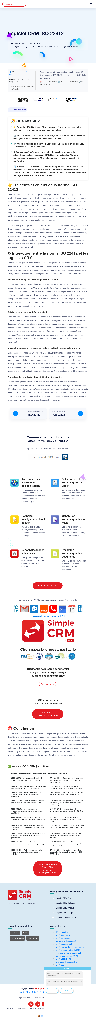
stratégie (67, 213)
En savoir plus (47, 684)
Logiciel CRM (34, 43)
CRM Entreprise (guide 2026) (68, 950)
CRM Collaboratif (63, 938)
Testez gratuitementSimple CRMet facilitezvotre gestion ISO (47, 868)
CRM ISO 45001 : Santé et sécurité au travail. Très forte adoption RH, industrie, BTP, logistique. (28, 787)
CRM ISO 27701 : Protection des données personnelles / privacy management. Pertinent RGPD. (65, 819)
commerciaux (68, 499)
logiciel (73, 75)
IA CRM (25, 933)
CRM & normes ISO (17, 938)
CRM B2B (60, 965)
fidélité (62, 244)
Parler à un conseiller (47, 586)
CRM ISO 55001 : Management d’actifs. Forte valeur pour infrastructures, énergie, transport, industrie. (65, 836)
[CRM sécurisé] (71, 101)
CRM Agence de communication (70, 947)
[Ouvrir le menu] (91, 4)
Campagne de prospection (67, 941)
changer (33, 360)
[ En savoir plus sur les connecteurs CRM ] (48, 616)
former (56, 385)
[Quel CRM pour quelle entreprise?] (22, 101)
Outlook (81, 533)
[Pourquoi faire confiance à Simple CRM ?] (38, 101)
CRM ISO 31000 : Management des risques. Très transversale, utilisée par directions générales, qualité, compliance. (67, 803)
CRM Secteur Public (64, 959)
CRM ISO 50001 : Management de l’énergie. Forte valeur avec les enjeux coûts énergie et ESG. (67, 794)
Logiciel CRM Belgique (65, 903)
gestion (41, 194)
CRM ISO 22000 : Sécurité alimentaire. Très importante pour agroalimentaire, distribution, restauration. (26, 795)
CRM (79, 75)
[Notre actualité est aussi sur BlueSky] (31, 1004)
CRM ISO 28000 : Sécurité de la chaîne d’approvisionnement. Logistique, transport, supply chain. (28, 844)
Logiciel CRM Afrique (65, 908)
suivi (21, 335)
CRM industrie (62, 932)
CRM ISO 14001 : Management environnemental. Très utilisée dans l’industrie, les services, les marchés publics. (66, 780)
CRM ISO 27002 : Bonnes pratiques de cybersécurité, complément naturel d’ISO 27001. (66, 810)
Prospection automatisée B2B (68, 953)
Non (66, 991)
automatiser (48, 284)
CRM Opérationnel (64, 944)
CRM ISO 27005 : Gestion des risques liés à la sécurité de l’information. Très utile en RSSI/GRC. (28, 818)
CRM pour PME (33, 938)
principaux (19, 225)
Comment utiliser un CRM (67, 917)
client (79, 202)
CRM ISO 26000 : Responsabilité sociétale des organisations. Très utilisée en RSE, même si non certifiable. (28, 827)
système (38, 353)
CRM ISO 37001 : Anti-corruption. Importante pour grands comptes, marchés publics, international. (67, 826)
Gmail (64, 536)
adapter (34, 299)
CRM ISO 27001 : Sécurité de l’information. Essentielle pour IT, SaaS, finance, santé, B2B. (66, 787)
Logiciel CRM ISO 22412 (73, 46)
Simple (36, 557)
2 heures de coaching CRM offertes (47, 714)
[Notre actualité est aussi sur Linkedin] (37, 1004)
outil (47, 733)
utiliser (36, 393)
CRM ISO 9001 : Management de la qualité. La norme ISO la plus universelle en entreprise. (27, 779)
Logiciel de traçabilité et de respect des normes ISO (36, 46)
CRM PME (36, 992)
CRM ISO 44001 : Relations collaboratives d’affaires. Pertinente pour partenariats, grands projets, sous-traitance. (65, 844)
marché (51, 220)
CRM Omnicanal (63, 935)
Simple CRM (19, 43)
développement (14, 356)
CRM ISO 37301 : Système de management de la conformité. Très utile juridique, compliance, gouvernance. (28, 836)
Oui (52, 991)
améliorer (12, 202)
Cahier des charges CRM (67, 956)
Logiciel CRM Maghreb (66, 913)
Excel (70, 561)
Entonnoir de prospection (66, 962)
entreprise (67, 360)
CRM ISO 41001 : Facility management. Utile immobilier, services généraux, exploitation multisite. (26, 852)
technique (25, 536)
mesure (46, 78)
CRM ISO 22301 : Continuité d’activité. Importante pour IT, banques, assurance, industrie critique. (28, 802)
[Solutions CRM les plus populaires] (54, 101)
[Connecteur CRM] (48, 609)
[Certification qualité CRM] (48, 656)
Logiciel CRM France (65, 898)
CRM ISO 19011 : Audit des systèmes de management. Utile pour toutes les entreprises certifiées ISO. (26, 811)
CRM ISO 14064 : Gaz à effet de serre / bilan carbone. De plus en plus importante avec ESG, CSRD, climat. (66, 852)
